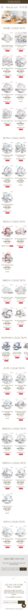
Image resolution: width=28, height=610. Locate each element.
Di (14, 578)
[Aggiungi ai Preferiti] (3, 34)
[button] (6, 71)
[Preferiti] (23, 7)
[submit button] (21, 602)
